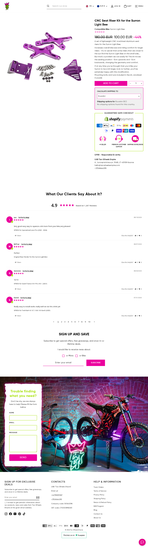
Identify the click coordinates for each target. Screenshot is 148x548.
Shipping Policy (100, 498)
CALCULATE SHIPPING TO (107, 91)
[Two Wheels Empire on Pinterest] (19, 513)
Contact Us (98, 514)
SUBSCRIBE (95, 363)
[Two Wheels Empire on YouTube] (15, 513)
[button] (136, 236)
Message (13, 432)
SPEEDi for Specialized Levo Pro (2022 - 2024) (30, 230)
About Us (97, 518)
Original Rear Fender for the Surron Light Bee (30, 257)
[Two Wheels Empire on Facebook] (10, 513)
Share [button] (19, 236)
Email (11, 422)
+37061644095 (56, 499)
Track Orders (99, 487)
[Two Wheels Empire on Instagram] (6, 513)
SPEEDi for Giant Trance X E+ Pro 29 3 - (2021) (30, 284)
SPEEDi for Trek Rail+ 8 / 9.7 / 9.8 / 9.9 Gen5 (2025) (32, 310)
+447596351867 (56, 495)
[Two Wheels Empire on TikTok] (24, 513)
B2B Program (99, 506)
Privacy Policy (99, 495)
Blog (95, 510)
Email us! (54, 491)
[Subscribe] (37, 497)
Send (23, 457)
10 (89, 322)
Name (11, 413)
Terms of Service (100, 491)
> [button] (94, 322)
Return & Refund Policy (102, 502)
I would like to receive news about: (74, 350)
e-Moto (70, 356)
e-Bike (83, 356)
